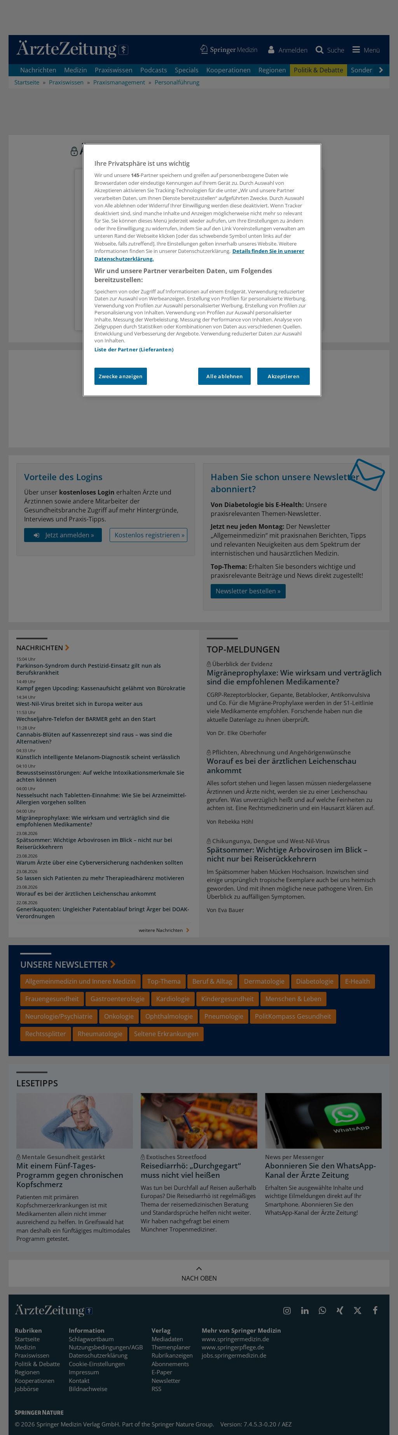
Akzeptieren (283, 376)
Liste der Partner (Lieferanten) (133, 349)
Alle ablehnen (224, 376)
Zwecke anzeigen (121, 376)
